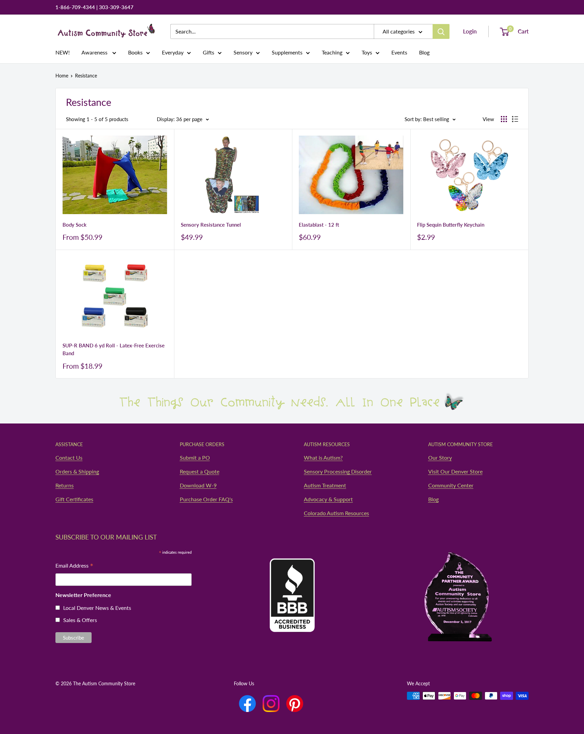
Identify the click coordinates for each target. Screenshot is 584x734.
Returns (64, 485)
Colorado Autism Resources (336, 513)
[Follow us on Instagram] (271, 703)
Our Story (440, 457)
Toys (367, 52)
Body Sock (75, 225)
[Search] (441, 31)
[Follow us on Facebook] (247, 703)
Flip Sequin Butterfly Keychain (450, 225)
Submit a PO (195, 457)
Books (135, 52)
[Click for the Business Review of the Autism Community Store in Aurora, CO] (292, 582)
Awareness (95, 52)
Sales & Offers (80, 620)
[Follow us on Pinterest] (294, 703)
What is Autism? (323, 457)
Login (470, 31)
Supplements (287, 52)
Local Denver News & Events (97, 607)
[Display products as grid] (504, 119)
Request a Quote (199, 471)
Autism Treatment (325, 485)
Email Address (74, 566)
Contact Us (68, 457)
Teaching (332, 52)
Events (399, 52)
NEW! (62, 52)
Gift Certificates (74, 499)
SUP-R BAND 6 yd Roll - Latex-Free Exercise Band (114, 349)
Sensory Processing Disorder (338, 471)
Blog (424, 52)
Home (61, 75)
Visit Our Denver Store (455, 471)
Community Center (450, 485)
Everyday (173, 52)
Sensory (243, 52)
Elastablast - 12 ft (319, 225)
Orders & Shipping (77, 471)
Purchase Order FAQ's (206, 499)
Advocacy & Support (328, 499)
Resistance (86, 75)
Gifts (208, 52)
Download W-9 (198, 485)
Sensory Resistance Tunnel (211, 225)
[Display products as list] (515, 119)
